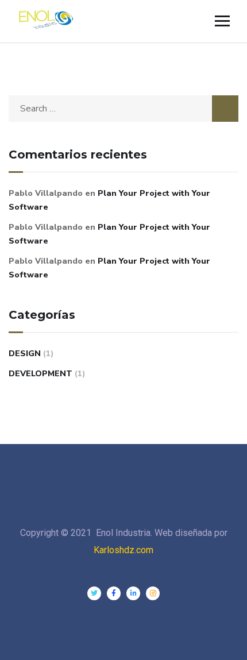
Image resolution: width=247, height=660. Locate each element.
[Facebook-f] (114, 593)
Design (25, 353)
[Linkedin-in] (133, 593)
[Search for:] (123, 108)
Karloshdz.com (123, 550)
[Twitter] (94, 593)
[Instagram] (153, 593)
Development (40, 373)
